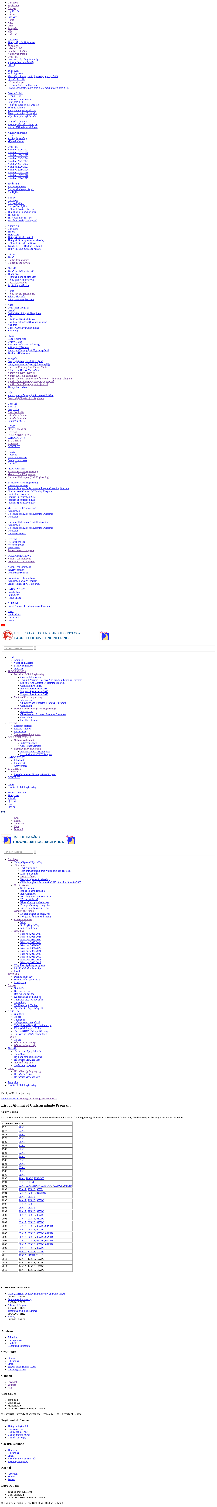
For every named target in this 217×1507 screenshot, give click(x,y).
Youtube (12, 1384)
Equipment (13, 595)
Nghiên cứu (14, 11)
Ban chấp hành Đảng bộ (20, 99)
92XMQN (58, 1185)
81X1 (22, 1145)
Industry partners (16, 569)
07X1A (23, 1240)
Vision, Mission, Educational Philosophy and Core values (36, 1293)
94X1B (31, 1193)
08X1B (31, 1244)
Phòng (11, 25)
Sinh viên (12, 17)
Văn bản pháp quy (17, 1437)
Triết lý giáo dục (16, 73)
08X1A (23, 1244)
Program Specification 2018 (22, 502)
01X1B (31, 1218)
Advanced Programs (18, 1305)
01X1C (40, 1218)
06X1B (31, 1237)
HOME (11, 426)
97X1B (31, 1204)
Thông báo (13, 234)
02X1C (40, 1222)
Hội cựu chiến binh (17, 415)
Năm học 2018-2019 (18, 172)
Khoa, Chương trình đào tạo (22, 110)
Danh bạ (12, 804)
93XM (40, 1189)
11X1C (40, 1255)
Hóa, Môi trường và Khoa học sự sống (27, 322)
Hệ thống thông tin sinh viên (22, 276)
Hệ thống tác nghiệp (18, 1461)
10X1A (23, 1251)
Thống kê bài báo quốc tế (20, 237)
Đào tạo (12, 8)
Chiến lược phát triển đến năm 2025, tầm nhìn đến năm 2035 (38, 88)
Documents (13, 617)
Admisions (13, 1337)
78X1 (22, 1134)
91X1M (30, 1182)
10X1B (31, 1251)
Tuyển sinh (13, 5)
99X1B (31, 1211)
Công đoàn (13, 409)
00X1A (23, 1215)
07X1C (40, 1240)
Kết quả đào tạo (16, 82)
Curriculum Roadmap (18, 494)
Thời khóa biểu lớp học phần (22, 212)
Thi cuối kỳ (13, 214)
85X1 (22, 1160)
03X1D (49, 1226)
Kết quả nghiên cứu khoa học (22, 85)
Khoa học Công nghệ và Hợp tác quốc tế (28, 350)
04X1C (40, 1229)
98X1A (23, 1207)
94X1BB (41, 1193)
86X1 (22, 1163)
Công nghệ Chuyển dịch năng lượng (26, 398)
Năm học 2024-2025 (18, 155)
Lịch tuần (12, 801)
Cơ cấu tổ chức (15, 48)
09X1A (23, 1248)
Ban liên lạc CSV (16, 421)
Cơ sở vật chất (15, 341)
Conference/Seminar (18, 572)
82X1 (22, 1149)
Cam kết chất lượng (17, 51)
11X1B (31, 1255)
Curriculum (13, 516)
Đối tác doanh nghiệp (18, 260)
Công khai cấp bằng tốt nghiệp (23, 59)
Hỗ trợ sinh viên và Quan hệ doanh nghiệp (29, 364)
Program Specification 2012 (22, 497)
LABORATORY (16, 437)
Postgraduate (41, 1098)
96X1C (40, 1200)
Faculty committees (17, 460)
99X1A (23, 1211)
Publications (14, 547)
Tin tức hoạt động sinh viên (21, 271)
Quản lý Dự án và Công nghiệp (23, 327)
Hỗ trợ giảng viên (16, 296)
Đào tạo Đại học (16, 203)
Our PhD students (17, 533)
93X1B (31, 1189)
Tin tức (11, 231)
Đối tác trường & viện (19, 262)
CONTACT (14, 446)
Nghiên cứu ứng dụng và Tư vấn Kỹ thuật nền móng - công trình (40, 378)
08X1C (40, 1244)
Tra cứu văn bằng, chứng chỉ (22, 220)
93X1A (23, 1189)
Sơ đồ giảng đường (17, 138)
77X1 (22, 1130)
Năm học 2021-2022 (18, 164)
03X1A (23, 1226)
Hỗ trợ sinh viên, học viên (21, 279)
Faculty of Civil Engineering (22, 787)
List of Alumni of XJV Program (24, 583)
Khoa (10, 22)
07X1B (31, 1240)
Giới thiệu (13, 2)
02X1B (31, 1222)
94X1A (23, 1193)
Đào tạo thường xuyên (19, 1434)
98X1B (31, 1207)
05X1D (49, 1233)
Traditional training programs (22, 1310)
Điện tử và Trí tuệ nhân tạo (21, 319)
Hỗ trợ (11, 19)
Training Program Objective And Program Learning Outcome (38, 488)
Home (11, 784)
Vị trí (10, 135)
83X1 (22, 1152)
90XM (29, 1178)
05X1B (31, 1233)
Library (11, 1358)
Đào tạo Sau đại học (18, 206)
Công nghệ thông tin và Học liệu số (25, 361)
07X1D (49, 1240)
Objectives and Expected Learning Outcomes (30, 513)
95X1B (31, 1196)
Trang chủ (13, 1082)
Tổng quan (13, 45)
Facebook (12, 1382)
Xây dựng (13, 330)
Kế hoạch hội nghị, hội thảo (22, 243)
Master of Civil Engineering (22, 474)
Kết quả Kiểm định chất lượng (23, 127)
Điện (10, 316)
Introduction (14, 511)
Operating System (17, 1369)
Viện (10, 31)
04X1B (31, 1229)
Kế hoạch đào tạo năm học (21, 209)
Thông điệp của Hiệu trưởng (22, 42)
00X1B (31, 1215)
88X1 (22, 1171)
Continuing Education (19, 1345)
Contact (11, 620)
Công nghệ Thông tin (18, 307)
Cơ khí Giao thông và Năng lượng (25, 313)
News (11, 611)
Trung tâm (13, 28)
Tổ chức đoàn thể (16, 107)
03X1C (40, 1226)
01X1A (23, 1218)
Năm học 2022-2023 (18, 161)
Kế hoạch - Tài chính (18, 347)
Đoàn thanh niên (16, 412)
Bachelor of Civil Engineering (23, 471)
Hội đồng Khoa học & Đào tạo (23, 104)
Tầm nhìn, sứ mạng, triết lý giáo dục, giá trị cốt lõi (33, 76)
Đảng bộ (12, 406)
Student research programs (21, 550)
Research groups (16, 544)
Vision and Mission (17, 457)
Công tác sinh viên (17, 338)
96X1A (23, 1200)
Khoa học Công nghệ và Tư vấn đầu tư (27, 367)
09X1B (31, 1248)
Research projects (16, 541)
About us (12, 454)
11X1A (22, 1255)
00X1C (40, 1215)
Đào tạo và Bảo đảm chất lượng (24, 344)
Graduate (12, 1343)
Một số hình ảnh (16, 141)
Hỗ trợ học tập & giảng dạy (21, 293)
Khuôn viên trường (17, 53)
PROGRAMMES (17, 429)
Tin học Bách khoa (17, 387)
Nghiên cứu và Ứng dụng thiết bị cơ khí (28, 384)
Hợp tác (12, 14)
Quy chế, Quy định (17, 282)
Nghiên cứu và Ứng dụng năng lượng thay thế (31, 381)
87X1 (22, 1167)
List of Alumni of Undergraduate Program (29, 606)
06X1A (23, 1237)
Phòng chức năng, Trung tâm (22, 113)
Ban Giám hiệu (15, 102)
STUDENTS (14, 440)
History (11, 1316)
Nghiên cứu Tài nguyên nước (22, 375)
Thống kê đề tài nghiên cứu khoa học (26, 240)
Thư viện (12, 1450)
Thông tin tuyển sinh (18, 1426)
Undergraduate (27, 1098)
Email (11, 1363)
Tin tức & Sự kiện (17, 792)
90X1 (22, 1178)
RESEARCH (14, 432)
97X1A (23, 1204)
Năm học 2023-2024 (18, 158)
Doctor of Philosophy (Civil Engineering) (28, 477)
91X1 (22, 1182)
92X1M (68, 1185)
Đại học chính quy (17, 186)
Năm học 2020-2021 (18, 166)
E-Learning (13, 1361)
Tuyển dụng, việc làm (18, 285)
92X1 (22, 1185)
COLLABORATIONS (19, 435)
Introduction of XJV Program (22, 581)
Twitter (11, 1479)
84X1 (22, 1156)
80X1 (22, 1141)
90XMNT (39, 1178)
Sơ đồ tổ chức (15, 96)
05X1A (23, 1233)
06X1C (40, 1237)
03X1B (31, 1226)
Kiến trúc (12, 324)
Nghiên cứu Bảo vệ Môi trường (23, 370)
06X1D (49, 1237)
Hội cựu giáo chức (17, 418)
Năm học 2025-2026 (18, 152)
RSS (10, 1387)
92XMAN (46, 1185)
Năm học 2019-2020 (18, 169)
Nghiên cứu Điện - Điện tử (21, 373)
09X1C (40, 1248)
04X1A (23, 1229)
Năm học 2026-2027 (18, 149)
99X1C (40, 1211)
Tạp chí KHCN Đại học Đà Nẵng (25, 246)
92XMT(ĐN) (33, 1185)
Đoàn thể (12, 34)
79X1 (22, 1138)
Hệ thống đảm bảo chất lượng (22, 124)
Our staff (12, 463)
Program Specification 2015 (22, 499)
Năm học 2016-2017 (18, 178)
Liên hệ (11, 65)
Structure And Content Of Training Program (30, 491)
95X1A (23, 1196)
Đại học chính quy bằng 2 (21, 189)
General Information (18, 485)
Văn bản (12, 798)
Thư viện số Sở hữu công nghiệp (24, 248)
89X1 (22, 1174)
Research (52, 1098)
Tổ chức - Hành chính (19, 353)
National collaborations (19, 558)
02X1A (23, 1222)
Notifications (14, 614)
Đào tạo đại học (16, 1429)
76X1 (22, 1127)
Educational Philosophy (19, 1299)
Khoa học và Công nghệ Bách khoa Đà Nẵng (31, 395)
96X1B (31, 1200)
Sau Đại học (14, 192)
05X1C (40, 1233)
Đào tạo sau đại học (17, 1432)
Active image (14, 597)
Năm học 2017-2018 (18, 175)
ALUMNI (13, 443)
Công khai (13, 56)
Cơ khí (11, 310)
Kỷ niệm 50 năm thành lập (21, 62)
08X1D (49, 1244)
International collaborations (21, 561)
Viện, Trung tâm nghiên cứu (22, 116)
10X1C (40, 1251)
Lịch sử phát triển (16, 79)
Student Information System (22, 1366)
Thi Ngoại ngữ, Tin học (19, 217)
